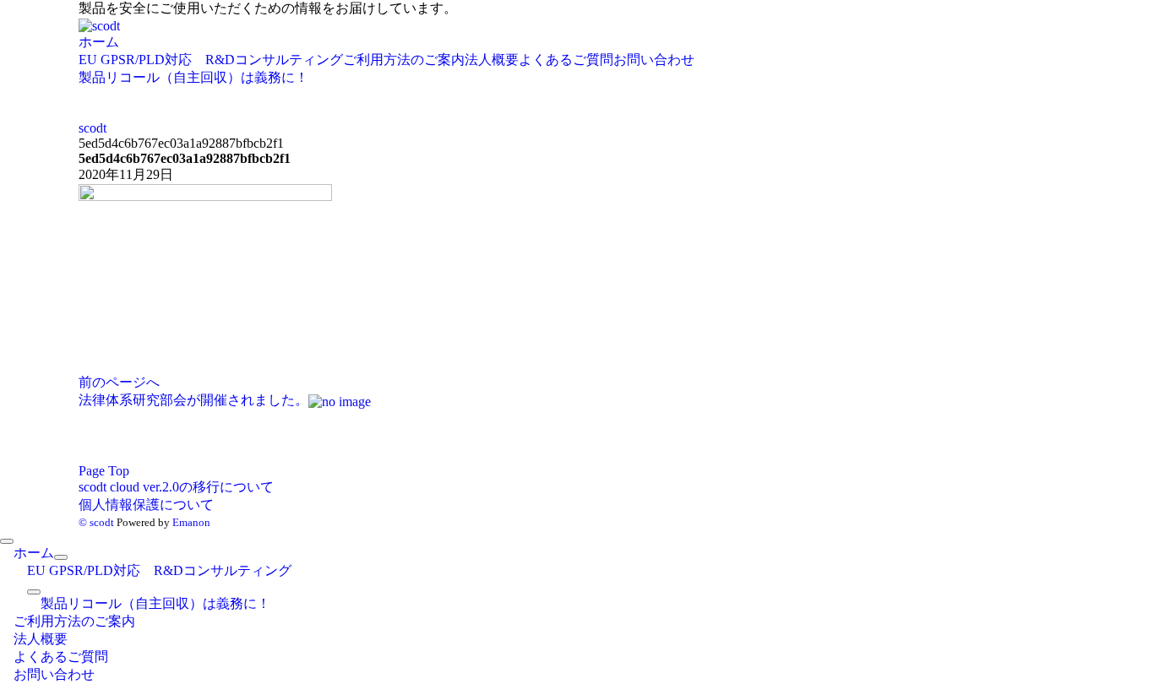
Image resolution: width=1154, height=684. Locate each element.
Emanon (191, 522)
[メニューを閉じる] (7, 541)
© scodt (96, 522)
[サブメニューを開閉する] (61, 557)
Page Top (104, 471)
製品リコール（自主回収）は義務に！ (193, 77)
